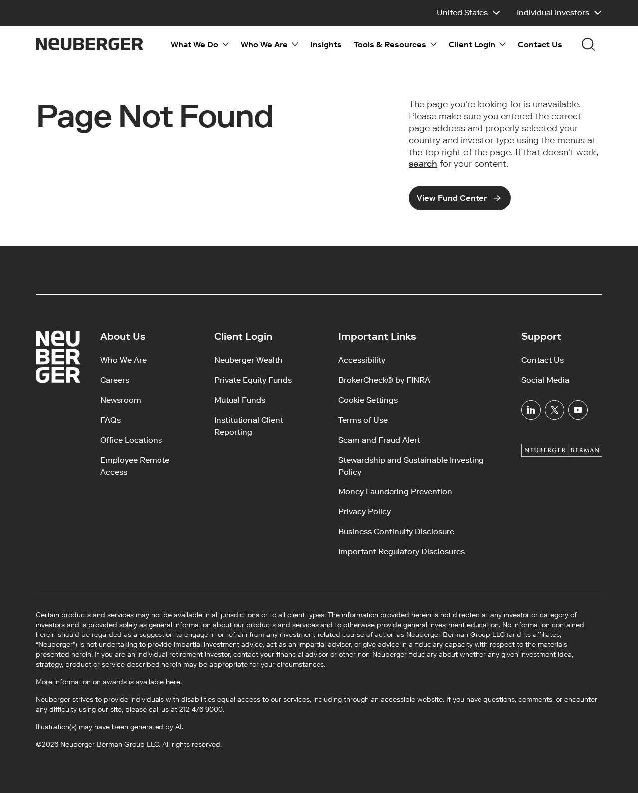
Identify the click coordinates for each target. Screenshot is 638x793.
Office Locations (131, 440)
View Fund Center (452, 198)
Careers (114, 380)
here (173, 682)
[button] (469, 13)
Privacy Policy (364, 511)
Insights (326, 44)
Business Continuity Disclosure (396, 531)
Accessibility (361, 360)
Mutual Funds (239, 400)
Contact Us (540, 44)
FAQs (110, 420)
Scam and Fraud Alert (379, 440)
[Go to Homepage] (89, 44)
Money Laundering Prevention (395, 491)
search (423, 164)
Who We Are (123, 360)
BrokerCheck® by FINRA (384, 380)
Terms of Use (363, 420)
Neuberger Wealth (248, 360)
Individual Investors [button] (553, 12)
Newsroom (120, 400)
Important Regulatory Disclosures (401, 551)
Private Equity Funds (253, 380)
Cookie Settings (368, 400)
